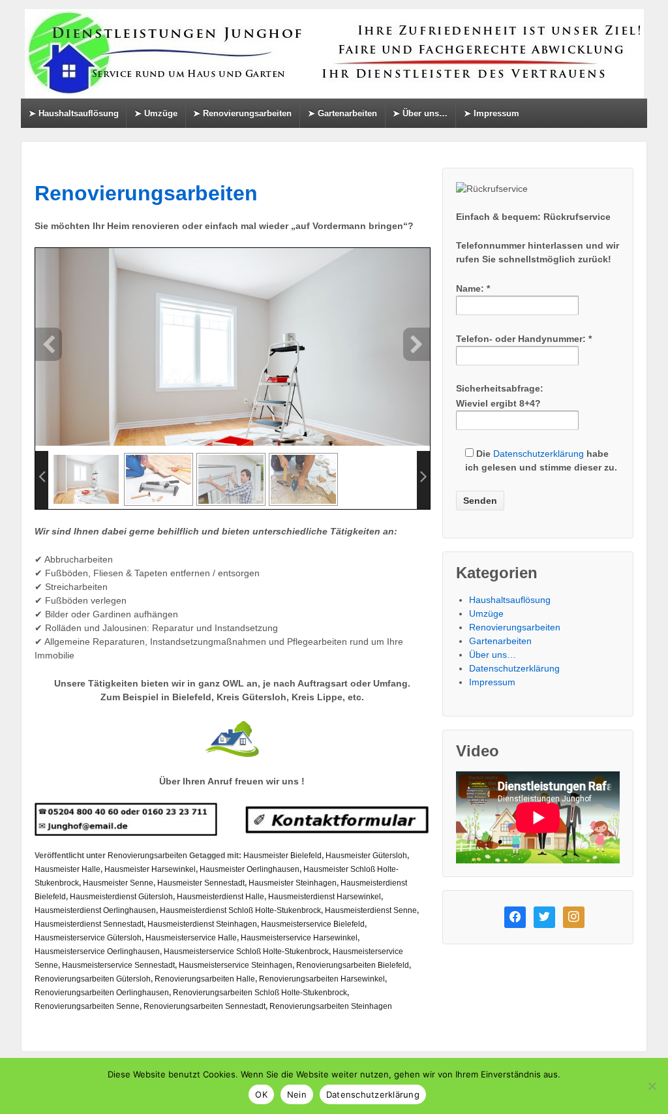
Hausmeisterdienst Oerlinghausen (95, 910)
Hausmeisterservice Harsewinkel (299, 937)
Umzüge (486, 613)
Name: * (473, 288)
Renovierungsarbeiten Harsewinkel (322, 978)
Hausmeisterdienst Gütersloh (121, 896)
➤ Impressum (491, 113)
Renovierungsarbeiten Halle (205, 978)
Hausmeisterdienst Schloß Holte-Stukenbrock (240, 910)
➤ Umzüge (155, 113)
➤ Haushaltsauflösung (74, 113)
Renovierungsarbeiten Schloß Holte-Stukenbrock (260, 992)
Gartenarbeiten (500, 641)
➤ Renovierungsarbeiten (242, 113)
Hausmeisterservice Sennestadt (118, 965)
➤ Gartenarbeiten (342, 113)
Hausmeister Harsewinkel (150, 869)
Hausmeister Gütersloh (366, 855)
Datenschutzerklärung (538, 453)
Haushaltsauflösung (510, 600)
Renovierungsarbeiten (146, 193)
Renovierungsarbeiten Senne (87, 1006)
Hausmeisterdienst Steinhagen (202, 924)
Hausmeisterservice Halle (191, 937)
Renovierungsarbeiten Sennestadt (205, 1006)
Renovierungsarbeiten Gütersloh (93, 978)
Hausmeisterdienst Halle (220, 896)
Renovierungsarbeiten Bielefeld (352, 965)
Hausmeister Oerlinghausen (249, 869)
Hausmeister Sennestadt (201, 883)
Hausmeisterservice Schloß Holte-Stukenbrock (246, 951)
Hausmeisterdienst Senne (371, 910)
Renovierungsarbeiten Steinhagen (330, 1006)
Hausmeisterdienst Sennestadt (89, 924)
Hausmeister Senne (118, 883)
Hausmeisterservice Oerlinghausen (97, 951)
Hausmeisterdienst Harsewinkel (324, 896)
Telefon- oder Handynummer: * (524, 338)
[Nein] (651, 1085)
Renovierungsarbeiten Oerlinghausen (102, 992)
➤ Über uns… (420, 113)
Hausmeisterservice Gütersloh (88, 937)
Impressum (492, 682)
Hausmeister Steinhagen (293, 883)
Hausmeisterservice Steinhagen (235, 965)
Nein (297, 1094)
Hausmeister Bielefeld (282, 855)
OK (261, 1094)
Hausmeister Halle (67, 869)
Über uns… (492, 654)
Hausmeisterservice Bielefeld (313, 924)
